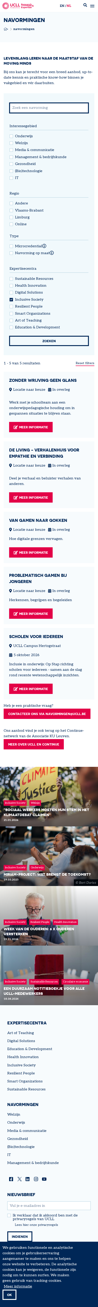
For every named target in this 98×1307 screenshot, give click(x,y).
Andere (21, 203)
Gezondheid (25, 164)
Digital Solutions (29, 292)
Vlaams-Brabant (29, 210)
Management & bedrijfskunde (41, 157)
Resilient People (29, 306)
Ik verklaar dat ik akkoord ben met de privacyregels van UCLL (45, 1217)
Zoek (85, 6)
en (62, 6)
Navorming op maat (32, 253)
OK (9, 1295)
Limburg (22, 217)
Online (21, 224)
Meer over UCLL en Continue (33, 744)
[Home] (18, 6)
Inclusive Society (29, 300)
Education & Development (37, 327)
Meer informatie (33, 427)
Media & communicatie (34, 150)
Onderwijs (24, 136)
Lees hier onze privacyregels (36, 1225)
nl (69, 6)
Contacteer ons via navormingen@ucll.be (47, 714)
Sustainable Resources (34, 279)
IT (17, 178)
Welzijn (21, 143)
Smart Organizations (32, 314)
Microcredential (28, 246)
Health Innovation (30, 286)
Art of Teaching (28, 320)
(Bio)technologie (28, 171)
